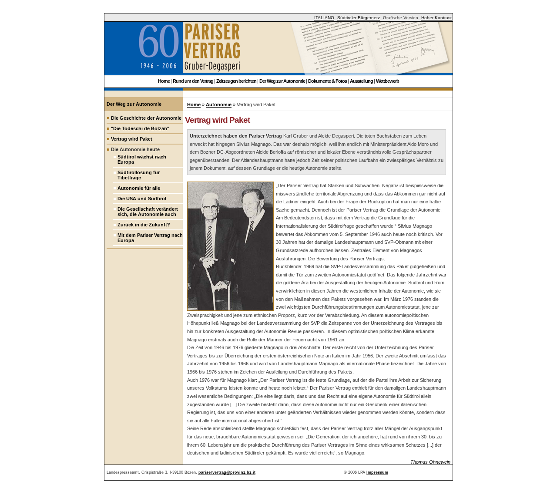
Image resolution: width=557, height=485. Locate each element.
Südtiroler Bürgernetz (358, 17)
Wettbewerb (387, 81)
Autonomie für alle (138, 188)
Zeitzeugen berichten (236, 81)
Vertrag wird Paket (131, 138)
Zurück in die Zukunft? (143, 224)
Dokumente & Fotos (327, 81)
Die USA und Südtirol (141, 198)
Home (164, 81)
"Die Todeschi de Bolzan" (140, 128)
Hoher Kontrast (436, 17)
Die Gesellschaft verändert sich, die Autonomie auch (147, 211)
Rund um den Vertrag (193, 81)
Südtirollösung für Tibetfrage (138, 175)
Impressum (377, 472)
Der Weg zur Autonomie (282, 81)
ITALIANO (324, 17)
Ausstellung (361, 81)
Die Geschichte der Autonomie (146, 118)
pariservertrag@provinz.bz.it (226, 472)
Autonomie (219, 104)
